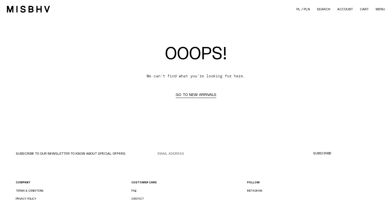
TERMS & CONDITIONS (29, 190)
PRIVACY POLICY (26, 198)
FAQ (133, 190)
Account (345, 9)
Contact (137, 198)
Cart (364, 9)
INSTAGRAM (254, 190)
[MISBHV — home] (28, 9)
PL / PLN (303, 9)
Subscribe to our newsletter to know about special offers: (71, 154)
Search (323, 9)
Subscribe (322, 153)
